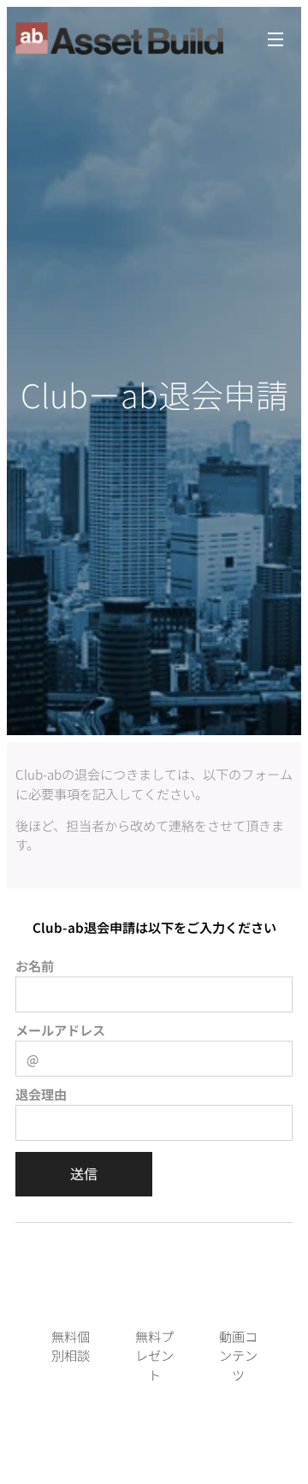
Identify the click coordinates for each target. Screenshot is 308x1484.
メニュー (275, 38)
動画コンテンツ (238, 1356)
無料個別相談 (70, 1346)
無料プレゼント (154, 1356)
